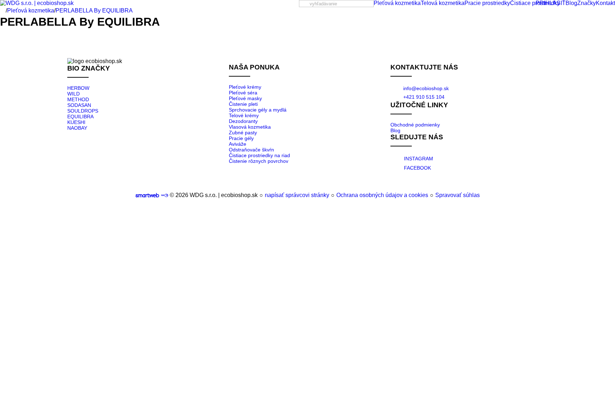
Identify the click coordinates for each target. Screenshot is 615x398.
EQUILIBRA (80, 116)
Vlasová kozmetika (250, 127)
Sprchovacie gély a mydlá (258, 110)
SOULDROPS (82, 111)
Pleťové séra (243, 92)
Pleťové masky (245, 98)
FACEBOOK (417, 168)
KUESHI (76, 122)
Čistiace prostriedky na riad (259, 155)
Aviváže (237, 144)
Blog (395, 130)
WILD (73, 94)
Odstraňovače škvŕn (251, 150)
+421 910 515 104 (424, 97)
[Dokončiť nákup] (563, 3)
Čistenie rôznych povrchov (258, 161)
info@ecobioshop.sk (426, 88)
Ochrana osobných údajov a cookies (382, 195)
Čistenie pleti (243, 104)
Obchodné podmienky (415, 125)
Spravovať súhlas (457, 195)
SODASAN (79, 105)
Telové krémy (244, 115)
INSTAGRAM (418, 158)
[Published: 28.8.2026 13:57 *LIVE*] (164, 195)
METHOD (78, 99)
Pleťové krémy (245, 87)
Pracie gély (241, 138)
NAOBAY (77, 128)
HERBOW (78, 88)
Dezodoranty (243, 121)
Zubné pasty (243, 132)
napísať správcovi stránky (297, 195)
